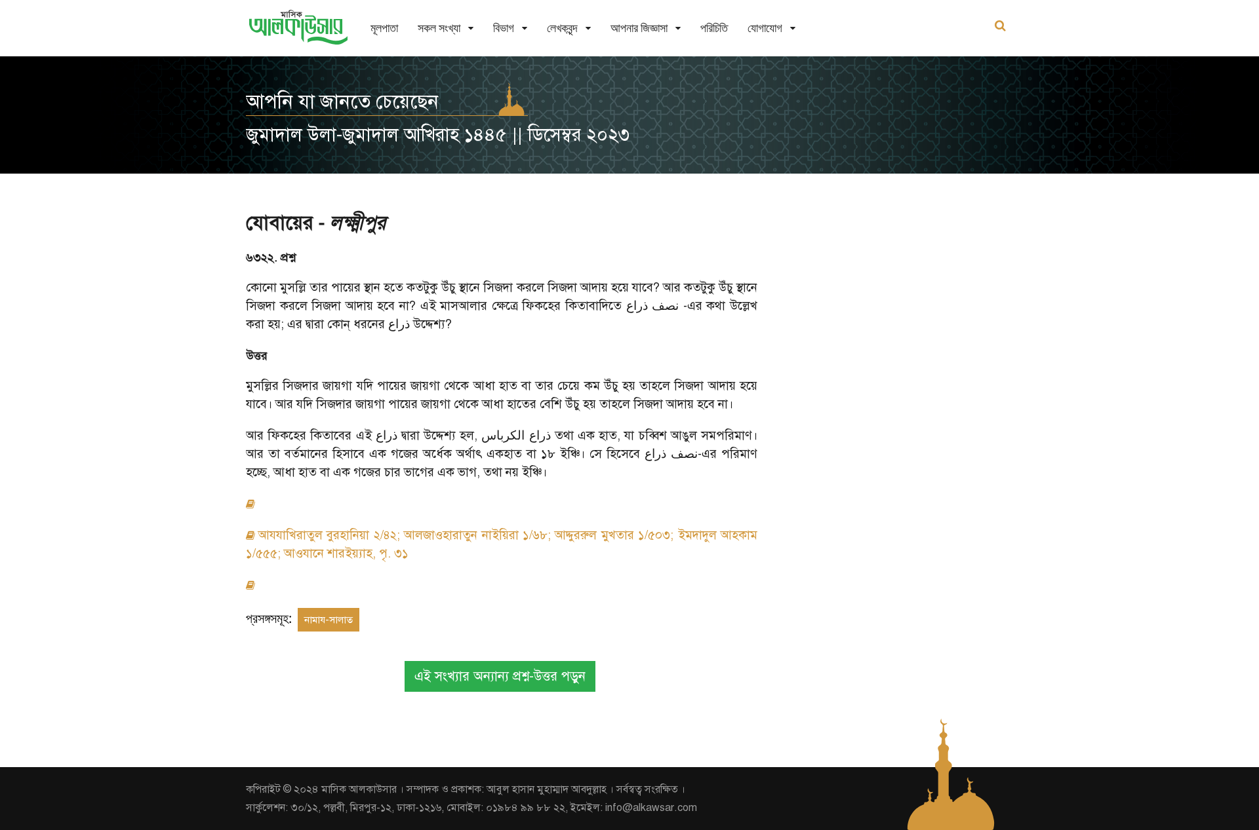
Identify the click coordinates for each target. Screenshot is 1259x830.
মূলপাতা (384, 28)
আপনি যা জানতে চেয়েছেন (342, 101)
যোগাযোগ (765, 28)
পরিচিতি (714, 28)
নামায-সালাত (328, 620)
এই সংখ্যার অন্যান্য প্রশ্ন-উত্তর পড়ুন (500, 676)
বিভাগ (503, 28)
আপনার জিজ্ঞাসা (639, 28)
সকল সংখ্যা (439, 28)
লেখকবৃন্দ (562, 28)
